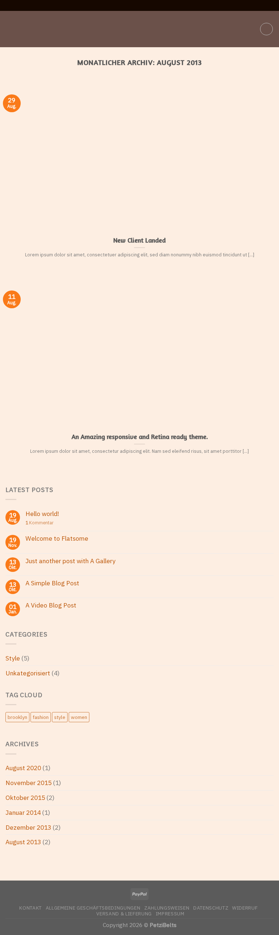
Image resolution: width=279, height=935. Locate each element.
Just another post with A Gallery (70, 561)
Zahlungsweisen (166, 907)
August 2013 (23, 842)
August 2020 (23, 768)
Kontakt (30, 907)
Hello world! (42, 514)
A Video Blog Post (50, 605)
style (59, 717)
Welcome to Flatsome (56, 538)
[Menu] (10, 29)
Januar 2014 (23, 812)
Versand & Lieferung (124, 913)
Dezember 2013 (28, 827)
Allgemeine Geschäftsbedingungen (93, 907)
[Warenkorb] (266, 29)
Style (12, 658)
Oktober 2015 (25, 797)
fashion (41, 717)
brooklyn (17, 717)
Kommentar (39, 522)
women (79, 717)
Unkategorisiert (27, 673)
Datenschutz (210, 907)
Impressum (170, 913)
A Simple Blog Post (52, 583)
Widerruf (245, 907)
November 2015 (28, 783)
